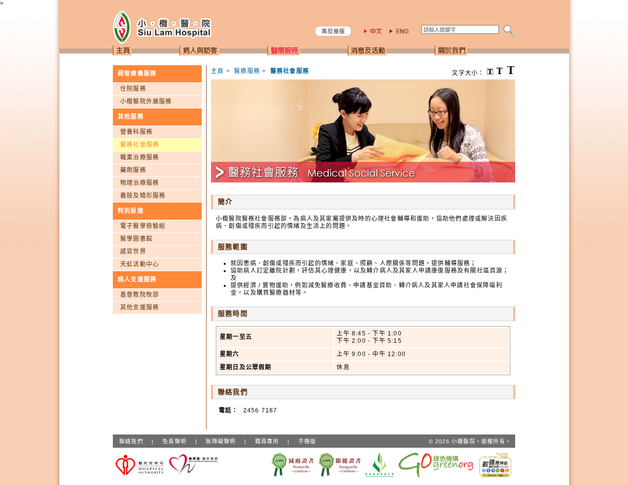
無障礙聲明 (221, 441)
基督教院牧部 (139, 294)
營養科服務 (136, 131)
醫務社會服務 (139, 144)
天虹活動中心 (139, 264)
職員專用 (267, 441)
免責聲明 (174, 441)
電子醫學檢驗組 (142, 226)
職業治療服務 (139, 157)
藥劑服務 (133, 170)
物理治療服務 (139, 182)
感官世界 (133, 251)
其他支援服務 (139, 307)
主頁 (217, 71)
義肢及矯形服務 (142, 195)
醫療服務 (247, 71)
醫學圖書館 (136, 238)
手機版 (307, 441)
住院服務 (133, 88)
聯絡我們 (131, 441)
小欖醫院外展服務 (146, 101)
